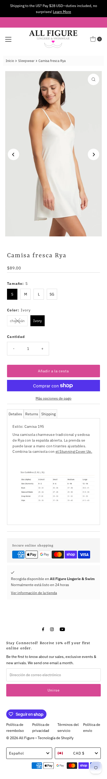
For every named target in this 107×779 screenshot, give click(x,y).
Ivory (37, 320)
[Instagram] (52, 629)
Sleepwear (26, 61)
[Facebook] (43, 629)
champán (17, 320)
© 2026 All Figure (20, 737)
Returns (31, 413)
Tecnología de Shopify (55, 737)
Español (16, 753)
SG (52, 294)
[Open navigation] (8, 39)
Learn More (62, 11)
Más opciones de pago (53, 398)
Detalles (15, 413)
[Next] (93, 154)
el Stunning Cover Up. (74, 451)
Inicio (10, 61)
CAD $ (78, 753)
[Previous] (13, 154)
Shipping (48, 413)
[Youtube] (62, 629)
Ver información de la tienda (34, 592)
